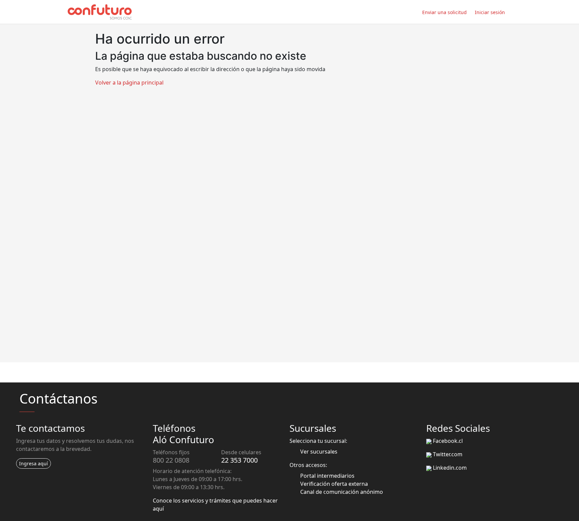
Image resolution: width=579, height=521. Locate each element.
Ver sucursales (318, 451)
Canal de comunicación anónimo (341, 492)
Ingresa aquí (33, 463)
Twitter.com (447, 454)
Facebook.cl (448, 441)
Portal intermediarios (327, 475)
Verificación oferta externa (334, 483)
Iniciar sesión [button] (490, 12)
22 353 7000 (239, 460)
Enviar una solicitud (444, 12)
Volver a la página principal (129, 82)
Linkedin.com (450, 467)
